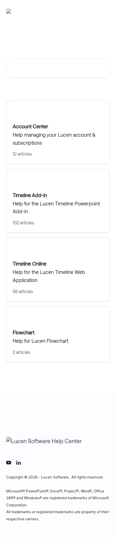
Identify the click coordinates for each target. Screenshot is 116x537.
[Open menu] (104, 11)
